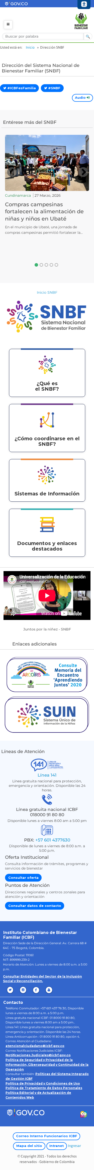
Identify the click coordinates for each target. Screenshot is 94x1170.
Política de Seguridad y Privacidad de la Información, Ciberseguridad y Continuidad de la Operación (47, 1064)
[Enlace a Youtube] (49, 990)
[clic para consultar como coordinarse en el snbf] (47, 419)
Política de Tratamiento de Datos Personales (44, 1088)
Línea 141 (47, 775)
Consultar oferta (23, 878)
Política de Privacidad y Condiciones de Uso (43, 1083)
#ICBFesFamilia (21, 88)
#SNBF (53, 88)
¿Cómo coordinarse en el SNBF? (47, 441)
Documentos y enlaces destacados (47, 546)
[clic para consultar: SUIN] (47, 714)
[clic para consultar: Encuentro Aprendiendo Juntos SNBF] (47, 674)
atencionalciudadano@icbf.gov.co (35, 1046)
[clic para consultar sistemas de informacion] (47, 474)
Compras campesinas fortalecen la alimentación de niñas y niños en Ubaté (44, 211)
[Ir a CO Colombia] (83, 1115)
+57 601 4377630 (52, 839)
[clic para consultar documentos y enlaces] (47, 524)
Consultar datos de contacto (34, 906)
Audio (81, 97)
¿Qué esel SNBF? (47, 386)
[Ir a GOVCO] (25, 1112)
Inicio (30, 47)
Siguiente (83, 172)
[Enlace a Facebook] (36, 990)
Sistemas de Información (47, 494)
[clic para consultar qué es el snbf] (47, 364)
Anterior (11, 172)
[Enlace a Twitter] (10, 990)
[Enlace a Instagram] (23, 990)
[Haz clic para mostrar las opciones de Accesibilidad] (84, 5)
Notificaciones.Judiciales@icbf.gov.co (38, 1055)
